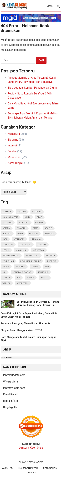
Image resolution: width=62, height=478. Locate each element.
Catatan (12, 151)
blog (39, 217)
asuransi (37, 212)
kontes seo (25, 245)
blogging (7, 223)
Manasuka (14, 133)
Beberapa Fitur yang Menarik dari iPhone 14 (25, 323)
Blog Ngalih (10, 407)
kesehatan (19, 239)
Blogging (13, 139)
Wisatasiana (10, 381)
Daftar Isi (31, 472)
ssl (4, 272)
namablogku (32, 256)
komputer (7, 245)
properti (51, 261)
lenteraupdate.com (14, 375)
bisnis (27, 217)
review (35, 267)
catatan (39, 223)
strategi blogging (21, 272)
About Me (7, 468)
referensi (20, 267)
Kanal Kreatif (10, 394)
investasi (49, 234)
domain (6, 228)
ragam (5, 267)
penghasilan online (30, 261)
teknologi (43, 272)
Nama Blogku (15, 163)
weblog (44, 278)
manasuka (21, 250)
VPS (18, 278)
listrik (5, 250)
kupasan (42, 245)
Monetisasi (14, 157)
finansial (21, 228)
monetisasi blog (10, 256)
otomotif (50, 256)
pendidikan (8, 261)
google (48, 228)
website (6, 283)
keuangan (36, 239)
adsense (6, 212)
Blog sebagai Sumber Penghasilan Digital (32, 87)
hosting (6, 234)
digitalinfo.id (10, 400)
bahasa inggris (10, 217)
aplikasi (21, 212)
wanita (30, 278)
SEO (47, 267)
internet (33, 234)
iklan (20, 234)
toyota (6, 278)
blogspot (24, 223)
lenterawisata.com (14, 388)
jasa (4, 239)
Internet (12, 145)
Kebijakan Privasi (28, 468)
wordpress (23, 283)
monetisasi (38, 250)
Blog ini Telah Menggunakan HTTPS (21, 330)
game (35, 228)
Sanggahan (50, 468)
